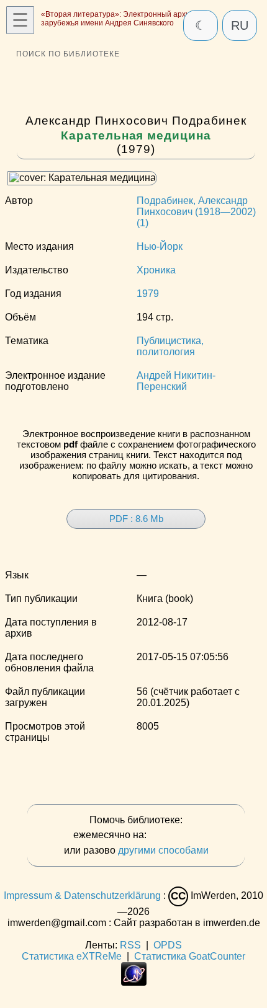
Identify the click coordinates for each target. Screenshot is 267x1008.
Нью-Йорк (160, 246)
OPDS (167, 945)
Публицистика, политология (170, 346)
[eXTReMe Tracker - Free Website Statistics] (134, 982)
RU (239, 25)
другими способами (163, 850)
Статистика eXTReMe (72, 956)
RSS (130, 945)
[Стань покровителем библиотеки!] (174, 835)
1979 (148, 293)
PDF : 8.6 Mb (136, 518)
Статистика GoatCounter (189, 956)
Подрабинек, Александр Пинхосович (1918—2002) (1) (196, 211)
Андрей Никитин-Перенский (176, 381)
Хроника (156, 270)
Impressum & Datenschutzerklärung (82, 895)
